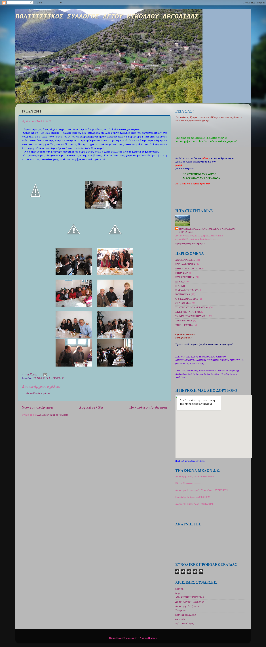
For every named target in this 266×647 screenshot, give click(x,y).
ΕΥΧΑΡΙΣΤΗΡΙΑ (184, 277)
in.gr (177, 593)
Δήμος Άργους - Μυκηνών (189, 602)
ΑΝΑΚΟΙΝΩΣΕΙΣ (185, 260)
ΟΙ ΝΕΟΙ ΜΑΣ (183, 303)
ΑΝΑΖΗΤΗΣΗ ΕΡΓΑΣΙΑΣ (189, 597)
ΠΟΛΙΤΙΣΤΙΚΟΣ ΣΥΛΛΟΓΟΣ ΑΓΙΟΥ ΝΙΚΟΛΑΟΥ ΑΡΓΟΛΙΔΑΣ (107, 16)
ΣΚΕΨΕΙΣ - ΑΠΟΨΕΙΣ (188, 312)
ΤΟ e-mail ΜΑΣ (184, 320)
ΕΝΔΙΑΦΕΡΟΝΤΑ (185, 264)
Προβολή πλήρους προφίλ (190, 243)
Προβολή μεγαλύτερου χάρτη (189, 460)
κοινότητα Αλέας (185, 615)
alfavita (179, 588)
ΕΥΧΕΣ (179, 281)
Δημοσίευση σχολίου (38, 393)
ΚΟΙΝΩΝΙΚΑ (182, 294)
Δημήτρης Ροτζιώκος (187, 606)
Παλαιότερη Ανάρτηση (148, 407)
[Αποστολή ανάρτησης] (44, 374)
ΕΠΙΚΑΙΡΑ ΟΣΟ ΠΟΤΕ (188, 268)
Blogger (152, 638)
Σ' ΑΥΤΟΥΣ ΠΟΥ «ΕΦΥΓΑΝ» (192, 307)
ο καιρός (180, 619)
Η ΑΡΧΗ (180, 286)
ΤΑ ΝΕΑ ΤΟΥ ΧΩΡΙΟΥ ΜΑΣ (49, 378)
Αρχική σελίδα (91, 407)
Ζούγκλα (180, 610)
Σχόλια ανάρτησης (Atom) (52, 415)
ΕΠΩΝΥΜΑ (182, 273)
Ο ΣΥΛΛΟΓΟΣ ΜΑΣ (186, 299)
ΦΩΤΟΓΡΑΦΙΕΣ (184, 325)
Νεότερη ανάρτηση (37, 407)
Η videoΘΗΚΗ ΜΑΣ (186, 290)
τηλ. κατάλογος (184, 623)
